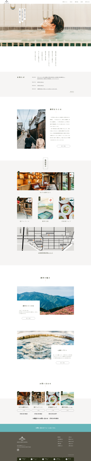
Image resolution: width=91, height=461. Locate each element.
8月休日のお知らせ (40, 82)
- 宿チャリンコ (60, 441)
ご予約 (24, 410)
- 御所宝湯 (59, 443)
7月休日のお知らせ (40, 85)
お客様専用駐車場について (45, 252)
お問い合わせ (71, 445)
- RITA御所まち (60, 439)
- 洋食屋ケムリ (60, 445)
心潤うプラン (71, 443)
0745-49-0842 (38, 413)
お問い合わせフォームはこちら (45, 428)
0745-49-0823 (23, 413)
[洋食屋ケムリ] (66, 208)
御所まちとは (71, 439)
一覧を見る (72, 91)
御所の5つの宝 (71, 441)
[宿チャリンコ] (24, 208)
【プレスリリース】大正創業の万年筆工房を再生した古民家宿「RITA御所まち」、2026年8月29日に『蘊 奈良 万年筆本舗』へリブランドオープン (51, 78)
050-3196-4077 (53, 413)
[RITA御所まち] (45, 181)
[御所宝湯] (45, 208)
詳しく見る (63, 146)
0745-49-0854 (54, 418)
